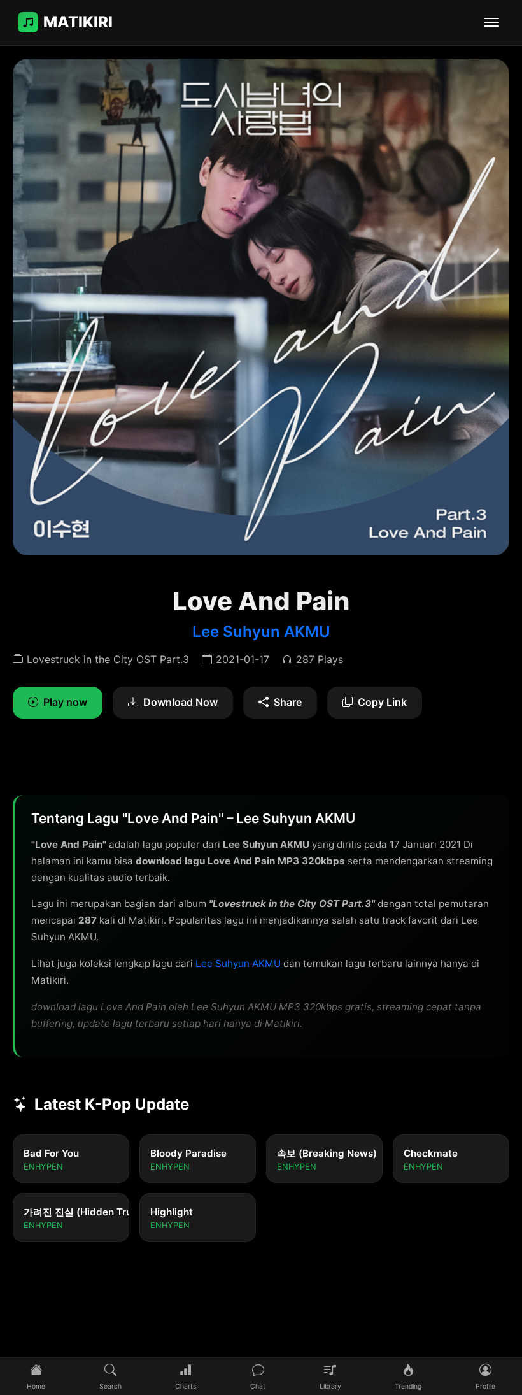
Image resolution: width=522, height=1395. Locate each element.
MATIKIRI (78, 22)
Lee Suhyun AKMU (261, 631)
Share (288, 702)
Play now (65, 702)
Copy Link (382, 702)
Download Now (180, 702)
